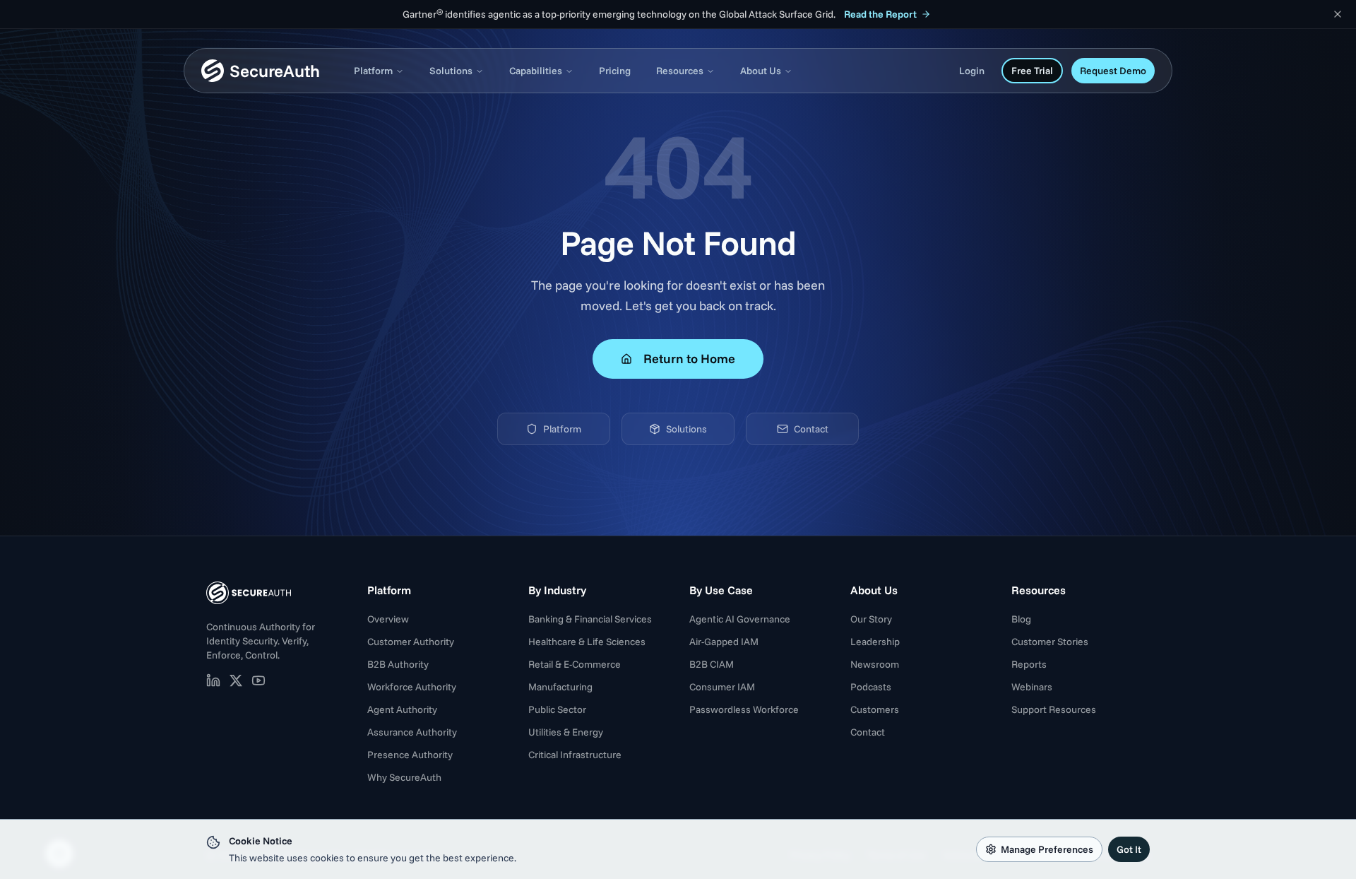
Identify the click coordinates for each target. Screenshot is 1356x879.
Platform (373, 70)
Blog (1021, 619)
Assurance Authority (412, 732)
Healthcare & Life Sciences (587, 641)
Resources (679, 70)
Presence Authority (410, 754)
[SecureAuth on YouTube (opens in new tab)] (258, 680)
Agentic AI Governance (739, 619)
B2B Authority (398, 664)
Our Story (871, 619)
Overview (388, 619)
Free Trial (1032, 70)
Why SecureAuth (404, 777)
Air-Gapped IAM (724, 641)
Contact (811, 429)
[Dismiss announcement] (1338, 14)
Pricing (615, 70)
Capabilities (535, 70)
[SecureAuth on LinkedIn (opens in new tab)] (213, 680)
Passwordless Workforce (744, 709)
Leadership (875, 641)
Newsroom (874, 664)
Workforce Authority (411, 686)
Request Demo (1113, 70)
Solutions (450, 70)
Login (972, 70)
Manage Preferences (1047, 849)
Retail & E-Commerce (574, 664)
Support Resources (1053, 709)
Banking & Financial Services (590, 619)
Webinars (1031, 686)
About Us (760, 70)
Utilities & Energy (565, 732)
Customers (874, 709)
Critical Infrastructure (575, 754)
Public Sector (557, 709)
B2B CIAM (711, 664)
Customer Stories (1049, 641)
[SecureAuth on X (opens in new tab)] (236, 680)
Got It (1129, 849)
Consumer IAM (722, 686)
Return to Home (689, 358)
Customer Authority (410, 641)
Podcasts (870, 686)
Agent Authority (402, 709)
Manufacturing (560, 686)
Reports (1029, 664)
